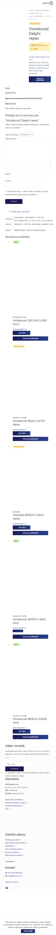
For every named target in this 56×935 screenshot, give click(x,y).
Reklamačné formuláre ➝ (14, 855)
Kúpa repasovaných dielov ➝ (16, 843)
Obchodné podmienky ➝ (14, 800)
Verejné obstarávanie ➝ (14, 806)
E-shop (31, 10)
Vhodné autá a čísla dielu (20, 212)
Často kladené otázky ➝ (14, 849)
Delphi (37, 57)
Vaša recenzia (11, 139)
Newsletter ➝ (10, 846)
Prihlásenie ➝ (10, 861)
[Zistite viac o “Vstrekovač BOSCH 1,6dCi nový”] (18, 631)
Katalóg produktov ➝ (13, 840)
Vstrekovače (38, 16)
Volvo (31, 60)
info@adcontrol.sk (14, 876)
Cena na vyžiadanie (40, 79)
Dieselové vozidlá (42, 65)
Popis (7, 88)
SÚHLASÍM (28, 931)
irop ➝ (7, 809)
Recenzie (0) (10, 93)
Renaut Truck (44, 57)
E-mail (8, 181)
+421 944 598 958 (14, 873)
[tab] (28, 88)
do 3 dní (21, 333)
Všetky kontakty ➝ (12, 882)
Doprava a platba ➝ (13, 852)
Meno (8, 174)
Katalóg (38, 10)
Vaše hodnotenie (11, 135)
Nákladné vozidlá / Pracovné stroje (39, 13)
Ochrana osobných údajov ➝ (16, 803)
